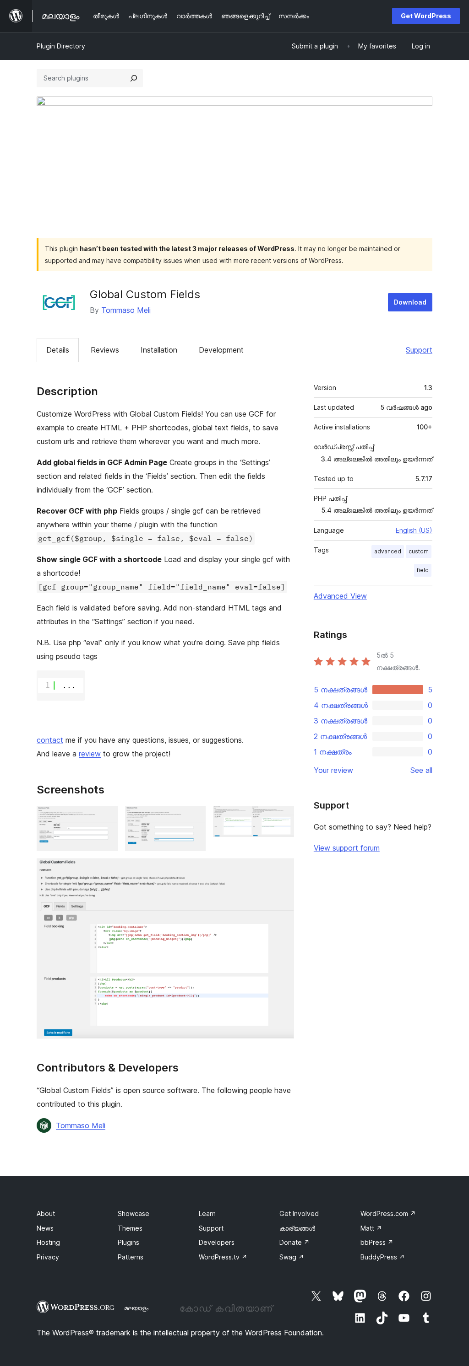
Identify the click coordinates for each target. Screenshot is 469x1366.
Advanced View (340, 595)
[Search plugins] (134, 78)
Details (57, 349)
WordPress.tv (223, 1257)
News (45, 1228)
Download (410, 302)
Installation (159, 349)
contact (50, 740)
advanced (387, 551)
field (423, 570)
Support (419, 349)
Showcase (133, 1213)
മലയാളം (136, 1308)
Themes (130, 1228)
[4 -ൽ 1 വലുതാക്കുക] (105, 818)
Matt (371, 1228)
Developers (216, 1242)
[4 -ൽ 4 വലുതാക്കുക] (281, 870)
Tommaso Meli (126, 310)
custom (419, 551)
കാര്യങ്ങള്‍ (297, 1228)
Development (221, 349)
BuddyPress (382, 1257)
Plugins (128, 1242)
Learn (207, 1213)
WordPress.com (388, 1213)
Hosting (48, 1242)
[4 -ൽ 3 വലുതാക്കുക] (281, 818)
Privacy (48, 1257)
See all (421, 770)
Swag (291, 1257)
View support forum (347, 847)
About (46, 1213)
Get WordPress (426, 16)
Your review (333, 770)
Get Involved (299, 1213)
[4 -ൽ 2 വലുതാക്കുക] (193, 818)
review (90, 753)
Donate (294, 1242)
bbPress (376, 1242)
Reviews (105, 349)
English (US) (414, 530)
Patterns (130, 1257)
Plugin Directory (61, 46)
